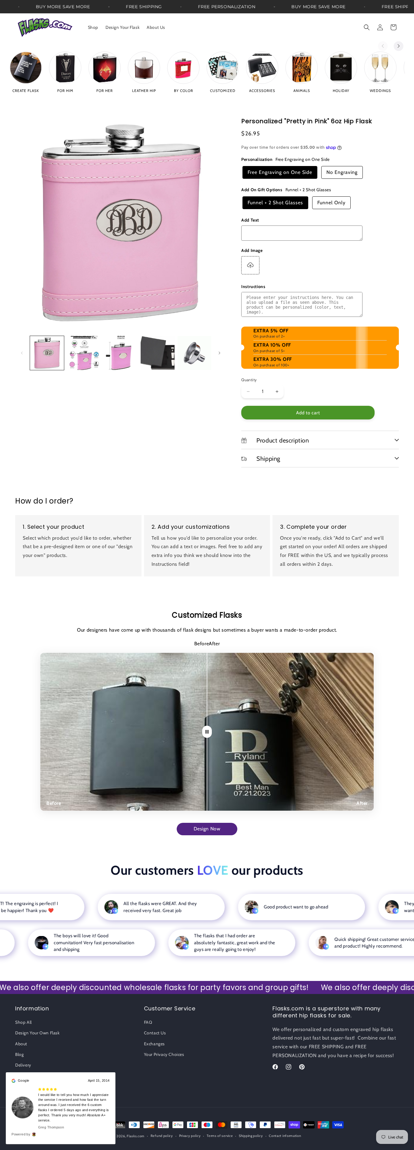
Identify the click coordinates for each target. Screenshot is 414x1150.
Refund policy (162, 1136)
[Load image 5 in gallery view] (195, 353)
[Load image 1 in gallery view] (47, 353)
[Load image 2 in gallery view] (84, 353)
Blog (19, 1054)
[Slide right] (219, 353)
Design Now (207, 829)
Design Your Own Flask (37, 1033)
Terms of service (220, 1136)
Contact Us (155, 1033)
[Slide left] (21, 353)
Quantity (249, 379)
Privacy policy (190, 1136)
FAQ (148, 1022)
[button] (366, 27)
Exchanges (154, 1044)
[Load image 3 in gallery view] (121, 353)
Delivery (23, 1065)
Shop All (23, 1022)
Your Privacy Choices (164, 1054)
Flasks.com (136, 1136)
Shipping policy (251, 1136)
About (21, 1044)
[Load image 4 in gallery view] (158, 353)
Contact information (285, 1136)
